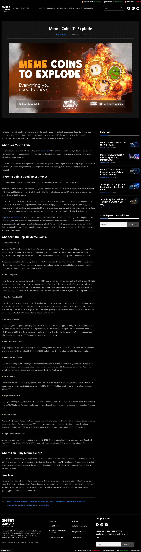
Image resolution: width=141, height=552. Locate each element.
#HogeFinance (60, 501)
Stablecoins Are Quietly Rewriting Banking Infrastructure (112, 157)
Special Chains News (56, 537)
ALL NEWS (50, 8)
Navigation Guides (79, 531)
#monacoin (81, 501)
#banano (10, 501)
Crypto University (60, 34)
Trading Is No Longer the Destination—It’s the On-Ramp (112, 187)
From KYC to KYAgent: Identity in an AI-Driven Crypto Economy (112, 172)
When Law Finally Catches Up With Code (113, 143)
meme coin (45, 151)
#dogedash (33, 501)
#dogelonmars (43, 501)
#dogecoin (24, 501)
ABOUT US (42, 8)
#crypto (17, 501)
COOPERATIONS (88, 8)
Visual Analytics (78, 537)
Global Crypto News (79, 526)
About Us (52, 521)
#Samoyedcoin (12, 505)
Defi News (75, 521)
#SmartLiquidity (44, 505)
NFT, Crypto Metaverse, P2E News (57, 531)
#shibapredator (32, 505)
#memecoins (71, 501)
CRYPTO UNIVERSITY (75, 8)
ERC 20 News (53, 526)
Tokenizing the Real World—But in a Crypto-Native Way (113, 202)
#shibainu (21, 505)
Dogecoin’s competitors (11, 217)
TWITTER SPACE (61, 8)
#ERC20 (52, 501)
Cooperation (103, 518)
